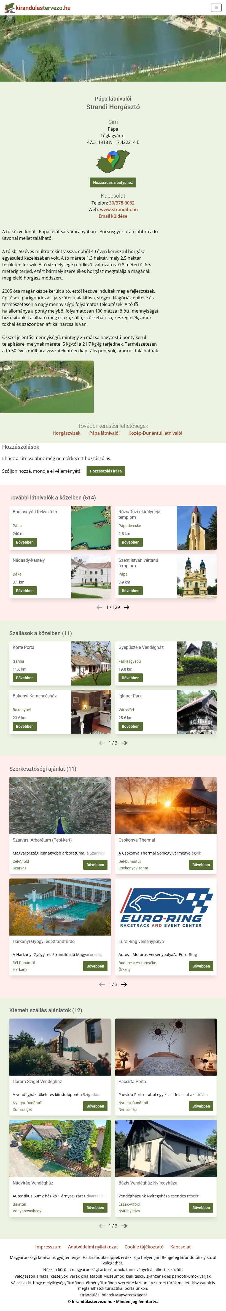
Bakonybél (22, 710)
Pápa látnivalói (104, 433)
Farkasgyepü (130, 661)
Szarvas (19, 868)
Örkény (125, 969)
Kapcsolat (180, 1247)
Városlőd (126, 710)
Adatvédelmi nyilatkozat (93, 1247)
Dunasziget (22, 1109)
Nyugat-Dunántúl (27, 1103)
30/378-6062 (121, 203)
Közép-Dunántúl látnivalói (155, 433)
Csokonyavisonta (133, 868)
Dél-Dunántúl (130, 861)
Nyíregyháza (129, 1211)
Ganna (18, 661)
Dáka (17, 574)
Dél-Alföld (21, 861)
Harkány (20, 969)
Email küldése (113, 216)
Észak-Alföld (129, 1204)
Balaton (19, 1204)
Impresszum (48, 1247)
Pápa (17, 525)
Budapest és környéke (137, 963)
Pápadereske (130, 525)
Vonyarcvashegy (27, 1211)
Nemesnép (128, 1109)
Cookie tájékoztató (144, 1247)
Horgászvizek (66, 433)
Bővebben (25, 542)
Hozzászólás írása (106, 471)
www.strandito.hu (119, 209)
